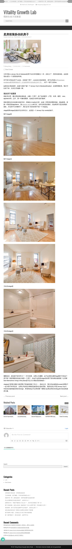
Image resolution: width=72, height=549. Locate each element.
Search (5, 464)
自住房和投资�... (22, 416)
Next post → (64, 396)
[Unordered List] (25, 441)
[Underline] (17, 441)
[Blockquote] (28, 441)
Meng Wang (8, 66)
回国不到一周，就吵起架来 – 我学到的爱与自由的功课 (19, 498)
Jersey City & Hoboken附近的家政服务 (19, 533)
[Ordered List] (22, 441)
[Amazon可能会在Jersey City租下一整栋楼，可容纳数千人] (38, 410)
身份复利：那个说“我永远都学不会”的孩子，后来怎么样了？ (21, 507)
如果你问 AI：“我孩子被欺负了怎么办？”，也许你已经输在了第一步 (23, 502)
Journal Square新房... (9, 416)
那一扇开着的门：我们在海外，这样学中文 (16, 515)
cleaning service (27, 104)
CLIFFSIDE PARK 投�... (50, 416)
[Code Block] (30, 441)
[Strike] (20, 441)
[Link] (33, 441)
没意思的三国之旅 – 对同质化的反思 (15, 493)
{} (35, 440)
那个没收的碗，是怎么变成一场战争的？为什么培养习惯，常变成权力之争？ (25, 505)
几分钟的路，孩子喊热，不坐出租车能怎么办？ (18, 495)
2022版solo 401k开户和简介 (15, 535)
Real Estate (9, 69)
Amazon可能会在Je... (37, 416)
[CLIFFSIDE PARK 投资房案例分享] (52, 410)
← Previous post (9, 396)
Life (6, 480)
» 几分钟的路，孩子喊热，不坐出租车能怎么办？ (17, 1)
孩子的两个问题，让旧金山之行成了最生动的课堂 (18, 512)
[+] (38, 440)
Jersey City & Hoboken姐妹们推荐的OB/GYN (21, 530)
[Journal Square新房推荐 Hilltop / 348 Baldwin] (11, 410)
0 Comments (26, 66)
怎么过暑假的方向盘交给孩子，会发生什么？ (17, 500)
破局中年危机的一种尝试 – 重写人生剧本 (23, 525)
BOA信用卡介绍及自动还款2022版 (20, 527)
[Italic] (15, 441)
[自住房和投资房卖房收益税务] (25, 410)
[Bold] (12, 441)
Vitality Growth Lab (20, 12)
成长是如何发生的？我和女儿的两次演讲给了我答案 (19, 510)
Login (66, 428)
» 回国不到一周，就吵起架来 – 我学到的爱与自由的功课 (48, 1)
